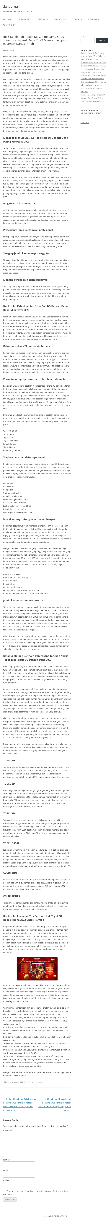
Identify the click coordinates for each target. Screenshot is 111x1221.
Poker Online (42, 19)
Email (6, 1170)
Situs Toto (85, 122)
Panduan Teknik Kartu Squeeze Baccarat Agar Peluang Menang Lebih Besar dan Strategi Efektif (93, 65)
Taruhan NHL (93, 19)
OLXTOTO (63, 1216)
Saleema (10, 6)
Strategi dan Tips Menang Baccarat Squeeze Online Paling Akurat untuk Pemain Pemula (93, 75)
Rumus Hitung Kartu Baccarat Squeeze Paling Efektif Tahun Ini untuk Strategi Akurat (93, 56)
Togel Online (9, 25)
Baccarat (7, 19)
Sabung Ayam (60, 19)
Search (83, 36)
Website (7, 1180)
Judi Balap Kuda (24, 19)
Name (6, 1159)
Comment (8, 1130)
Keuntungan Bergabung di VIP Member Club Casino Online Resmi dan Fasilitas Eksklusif (93, 98)
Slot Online (77, 19)
